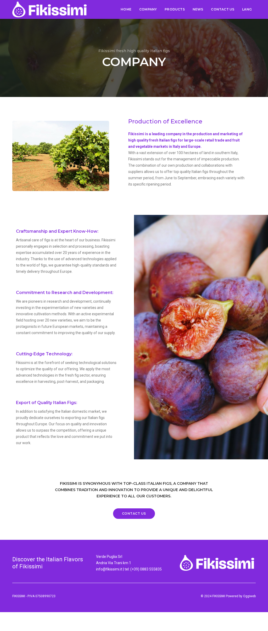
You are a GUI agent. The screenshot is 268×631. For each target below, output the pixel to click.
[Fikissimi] (49, 9)
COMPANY (148, 9)
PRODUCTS (175, 9)
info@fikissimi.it (109, 569)
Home (126, 9)
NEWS (198, 9)
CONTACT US (222, 9)
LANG (247, 9)
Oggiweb (249, 596)
